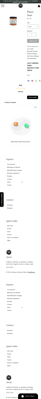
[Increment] (35, 34)
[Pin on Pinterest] (32, 81)
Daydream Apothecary (13, 298)
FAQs (8, 366)
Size (28, 23)
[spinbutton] (32, 34)
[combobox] (33, 27)
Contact (9, 310)
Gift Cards (10, 351)
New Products (11, 289)
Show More (9, 392)
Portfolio (9, 301)
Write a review (33, 97)
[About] (22, 307)
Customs (9, 304)
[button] (39, 5)
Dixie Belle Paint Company (14, 295)
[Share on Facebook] (28, 81)
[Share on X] (40, 81)
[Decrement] (28, 34)
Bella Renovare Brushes (13, 292)
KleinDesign (31, 272)
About (9, 307)
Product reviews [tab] (10, 102)
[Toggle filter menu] (35, 107)
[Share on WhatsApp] (36, 81)
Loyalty (9, 354)
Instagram (10, 333)
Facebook (10, 330)
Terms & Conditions (12, 363)
